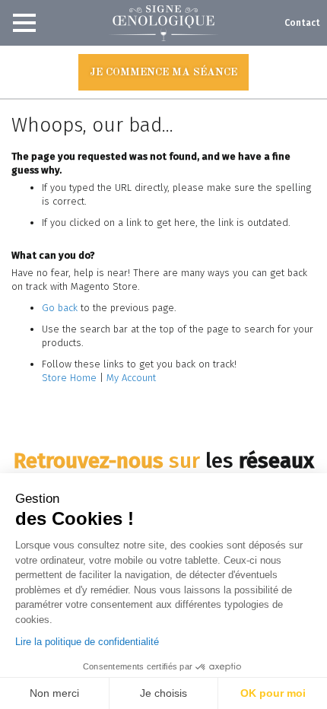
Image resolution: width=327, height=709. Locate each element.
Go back (60, 307)
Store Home (69, 377)
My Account (131, 377)
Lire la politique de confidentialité (87, 641)
